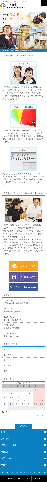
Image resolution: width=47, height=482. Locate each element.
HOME (3, 432)
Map (28, 478)
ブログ (4, 465)
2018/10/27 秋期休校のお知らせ (12, 310)
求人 (5, 371)
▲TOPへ (23, 426)
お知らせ (7, 349)
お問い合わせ (7, 458)
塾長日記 (7, 365)
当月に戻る (41, 415)
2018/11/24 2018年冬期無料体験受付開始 (17, 301)
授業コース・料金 (9, 445)
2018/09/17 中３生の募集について (13, 318)
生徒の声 (7, 355)
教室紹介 (5, 452)
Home (10, 478)
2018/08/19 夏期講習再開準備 (11, 326)
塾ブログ (7, 360)
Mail (37, 478)
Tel (20, 478)
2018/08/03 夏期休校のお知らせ (12, 334)
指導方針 (5, 439)
